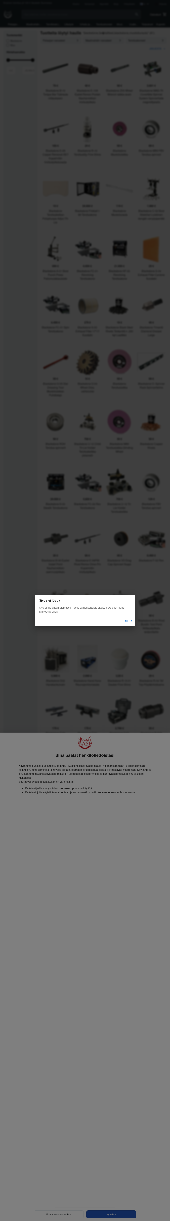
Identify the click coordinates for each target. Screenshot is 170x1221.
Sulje (128, 621)
